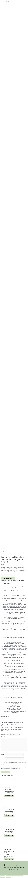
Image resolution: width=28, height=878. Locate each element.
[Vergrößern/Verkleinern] (20, 875)
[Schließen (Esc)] (2, 875)
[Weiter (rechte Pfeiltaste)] (8, 877)
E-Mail (3, 758)
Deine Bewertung (5, 734)
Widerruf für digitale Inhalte (18, 865)
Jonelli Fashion (6, 2)
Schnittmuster (4, 555)
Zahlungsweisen (7, 865)
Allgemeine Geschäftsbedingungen (10, 864)
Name (3, 754)
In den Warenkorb (8, 578)
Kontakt (22, 867)
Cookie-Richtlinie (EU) (14, 869)
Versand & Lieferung (8, 867)
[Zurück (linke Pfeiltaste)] (2, 877)
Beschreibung (7, 581)
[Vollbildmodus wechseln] (14, 875)
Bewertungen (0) (7, 583)
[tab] (15, 582)
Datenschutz (22, 864)
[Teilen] (8, 875)
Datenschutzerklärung (12, 762)
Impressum (16, 867)
